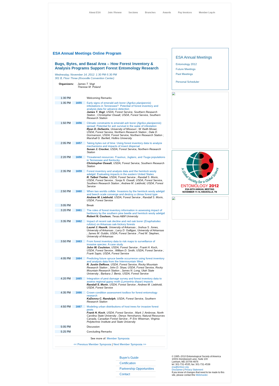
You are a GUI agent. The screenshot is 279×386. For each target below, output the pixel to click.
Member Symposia (118, 338)
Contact (125, 374)
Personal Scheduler (187, 81)
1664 (79, 258)
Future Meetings (185, 69)
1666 (79, 292)
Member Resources (96, 42)
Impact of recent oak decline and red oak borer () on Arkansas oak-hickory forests (124, 223)
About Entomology (72, 42)
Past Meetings (184, 73)
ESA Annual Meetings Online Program (87, 53)
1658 (79, 157)
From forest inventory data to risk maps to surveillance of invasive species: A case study (121, 243)
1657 (79, 143)
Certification (128, 363)
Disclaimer (177, 369)
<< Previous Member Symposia (92, 344)
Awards (167, 12)
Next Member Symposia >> (129, 344)
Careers (185, 42)
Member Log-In (207, 12)
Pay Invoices (185, 12)
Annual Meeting (119, 42)
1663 (79, 241)
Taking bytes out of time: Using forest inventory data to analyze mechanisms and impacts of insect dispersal (124, 145)
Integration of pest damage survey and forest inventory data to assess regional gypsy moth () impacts (124, 280)
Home (56, 42)
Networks (199, 42)
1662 (79, 221)
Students (172, 42)
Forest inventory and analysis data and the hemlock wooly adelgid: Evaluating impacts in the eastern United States (121, 173)
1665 (79, 278)
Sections (133, 12)
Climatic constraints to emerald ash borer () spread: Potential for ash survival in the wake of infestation (124, 124)
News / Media (156, 42)
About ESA (95, 12)
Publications (138, 42)
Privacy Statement (193, 369)
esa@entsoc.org (180, 367)
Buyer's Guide (129, 357)
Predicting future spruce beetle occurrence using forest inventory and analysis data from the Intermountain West (125, 260)
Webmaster (201, 375)
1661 (79, 210)
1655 (79, 102)
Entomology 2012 (186, 64)
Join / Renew (114, 12)
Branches (150, 12)
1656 (79, 122)
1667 (79, 306)
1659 (79, 171)
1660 (79, 191)
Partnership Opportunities (137, 368)
